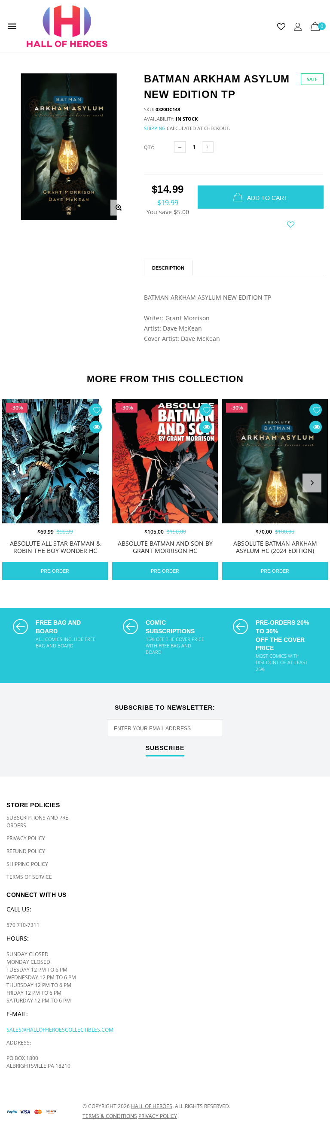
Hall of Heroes (151, 1106)
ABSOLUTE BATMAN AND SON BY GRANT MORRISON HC (165, 547)
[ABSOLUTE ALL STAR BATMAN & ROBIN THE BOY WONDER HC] (55, 479)
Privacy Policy (25, 838)
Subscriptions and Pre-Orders (38, 821)
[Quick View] (95, 427)
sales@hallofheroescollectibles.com (59, 1029)
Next (311, 483)
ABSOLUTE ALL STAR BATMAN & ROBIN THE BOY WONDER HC (55, 547)
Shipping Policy (27, 864)
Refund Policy (25, 851)
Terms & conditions (109, 1116)
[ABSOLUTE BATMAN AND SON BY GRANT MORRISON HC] (165, 480)
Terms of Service (29, 877)
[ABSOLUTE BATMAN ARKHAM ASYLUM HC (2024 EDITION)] (275, 479)
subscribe (165, 748)
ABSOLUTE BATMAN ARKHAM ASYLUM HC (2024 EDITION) (275, 547)
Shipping (154, 128)
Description (168, 267)
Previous (18, 483)
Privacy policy (157, 1116)
